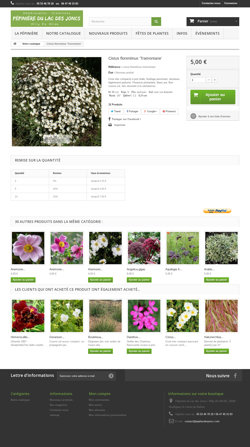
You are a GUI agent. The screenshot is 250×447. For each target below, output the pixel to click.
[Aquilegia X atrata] (182, 248)
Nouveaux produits (61, 399)
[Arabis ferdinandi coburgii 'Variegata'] (221, 248)
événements (207, 33)
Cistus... (170, 337)
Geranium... (56, 337)
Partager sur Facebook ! (126, 119)
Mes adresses (97, 410)
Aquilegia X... (173, 269)
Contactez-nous (211, 3)
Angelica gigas (136, 269)
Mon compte (100, 393)
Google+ (151, 111)
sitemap (54, 415)
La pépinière (26, 33)
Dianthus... (133, 337)
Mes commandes (99, 399)
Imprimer (119, 125)
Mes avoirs (95, 405)
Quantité (195, 74)
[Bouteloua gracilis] (105, 316)
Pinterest (170, 111)
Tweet (117, 111)
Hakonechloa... (213, 337)
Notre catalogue (63, 33)
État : (111, 72)
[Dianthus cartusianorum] (144, 316)
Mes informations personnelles (107, 415)
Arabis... (209, 269)
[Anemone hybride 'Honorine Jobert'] (105, 248)
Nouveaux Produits (108, 33)
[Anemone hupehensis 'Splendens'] (66, 248)
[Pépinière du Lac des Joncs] (47, 18)
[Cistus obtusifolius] (182, 316)
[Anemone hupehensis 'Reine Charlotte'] (28, 248)
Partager (133, 111)
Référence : (115, 66)
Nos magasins (58, 405)
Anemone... (18, 269)
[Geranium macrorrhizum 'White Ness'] (66, 316)
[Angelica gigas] (144, 248)
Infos (182, 33)
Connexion (230, 3)
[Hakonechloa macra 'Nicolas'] (221, 316)
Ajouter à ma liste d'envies (213, 116)
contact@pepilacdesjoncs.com (202, 421)
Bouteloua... (95, 337)
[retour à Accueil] (15, 44)
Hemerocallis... (20, 337)
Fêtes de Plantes (152, 33)
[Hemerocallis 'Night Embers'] (28, 316)
